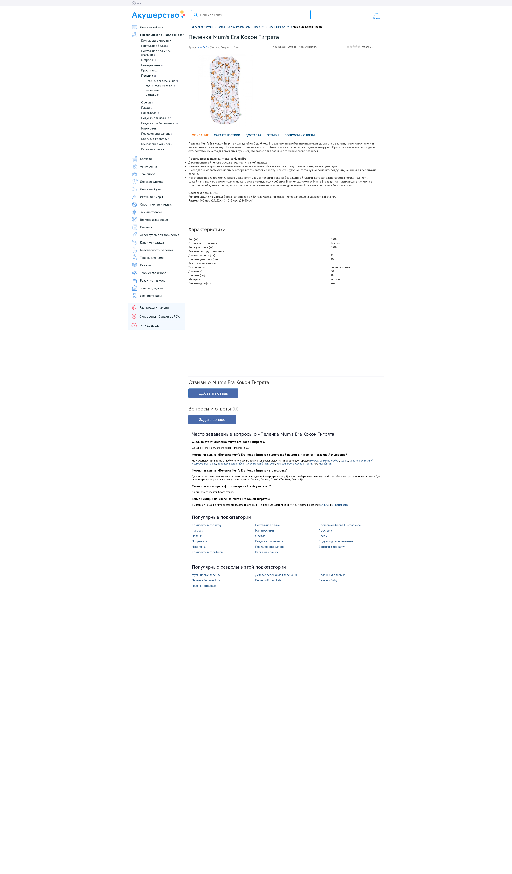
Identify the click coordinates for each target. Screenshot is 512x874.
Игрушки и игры (151, 197)
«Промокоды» (340, 504)
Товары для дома (152, 288)
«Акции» (325, 504)
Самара (299, 463)
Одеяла (147, 102)
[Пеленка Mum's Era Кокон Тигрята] (225, 90)
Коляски (146, 159)
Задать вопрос (212, 419)
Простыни (149, 70)
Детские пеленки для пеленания (276, 575)
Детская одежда (151, 181)
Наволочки (149, 128)
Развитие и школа (152, 280)
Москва (314, 460)
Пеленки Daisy (328, 580)
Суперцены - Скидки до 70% (159, 316)
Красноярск (356, 460)
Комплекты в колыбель (157, 144)
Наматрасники (152, 65)
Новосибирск (260, 463)
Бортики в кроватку (155, 138)
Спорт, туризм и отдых (156, 204)
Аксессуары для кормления (159, 235)
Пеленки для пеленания (162, 80)
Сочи (272, 463)
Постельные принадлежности (162, 34)
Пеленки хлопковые (332, 575)
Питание (146, 227)
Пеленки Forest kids (268, 580)
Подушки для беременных (159, 123)
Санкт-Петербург (329, 460)
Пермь (308, 463)
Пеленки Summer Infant (207, 580)
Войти (377, 18)
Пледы (146, 107)
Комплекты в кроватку (157, 40)
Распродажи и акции (154, 307)
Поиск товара (195, 15)
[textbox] (251, 15)
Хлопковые (153, 90)
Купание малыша (152, 242)
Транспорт (147, 174)
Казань (344, 460)
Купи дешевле (149, 325)
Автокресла (148, 166)
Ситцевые (152, 94)
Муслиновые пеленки (160, 85)
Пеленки (148, 75)
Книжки (145, 265)
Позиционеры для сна (156, 133)
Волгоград (210, 463)
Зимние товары (151, 212)
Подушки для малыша (156, 118)
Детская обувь (150, 189)
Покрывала (150, 112)
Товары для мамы (152, 257)
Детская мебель (151, 27)
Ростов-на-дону (285, 463)
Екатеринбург (237, 463)
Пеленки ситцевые (204, 585)
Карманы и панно (153, 149)
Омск (249, 463)
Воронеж (222, 463)
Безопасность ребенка (156, 250)
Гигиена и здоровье (154, 219)
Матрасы (148, 60)
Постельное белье (154, 45)
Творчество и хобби (154, 273)
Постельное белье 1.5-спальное (340, 525)
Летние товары (151, 295)
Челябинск (325, 463)
